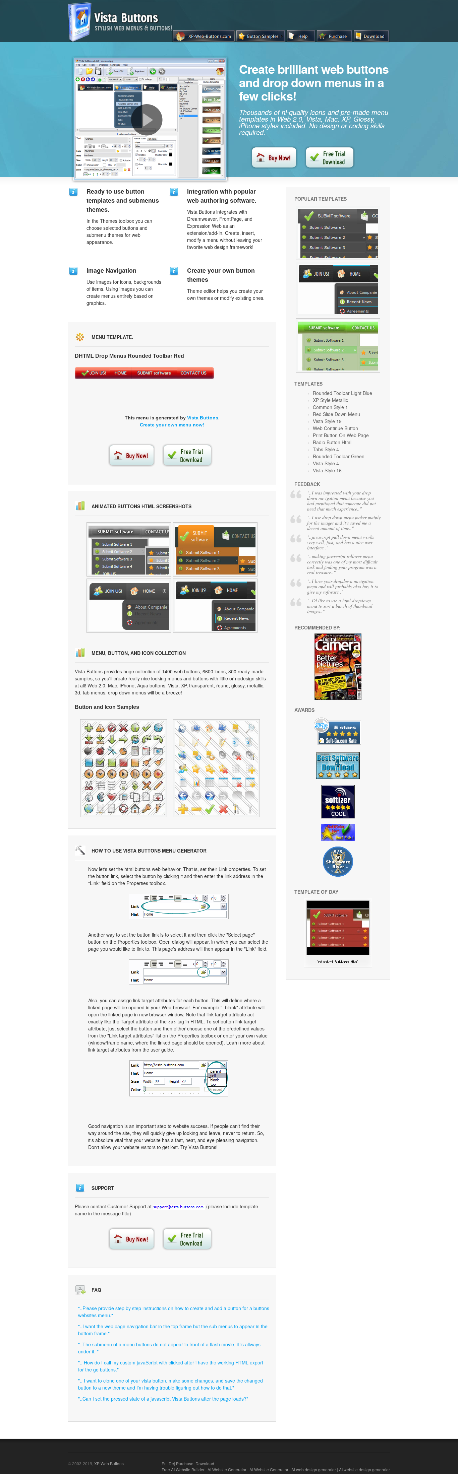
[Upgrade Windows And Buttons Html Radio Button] (338, 965)
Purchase (184, 1463)
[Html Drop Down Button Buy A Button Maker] (338, 345)
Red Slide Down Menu (336, 414)
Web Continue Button (335, 428)
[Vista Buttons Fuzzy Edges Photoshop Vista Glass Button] (338, 233)
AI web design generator (313, 1469)
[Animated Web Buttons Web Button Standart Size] (123, 768)
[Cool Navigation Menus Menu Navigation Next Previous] (338, 289)
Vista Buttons (202, 417)
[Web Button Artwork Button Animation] (215, 549)
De (171, 1463)
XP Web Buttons (109, 1463)
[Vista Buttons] (122, 40)
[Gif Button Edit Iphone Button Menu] (129, 606)
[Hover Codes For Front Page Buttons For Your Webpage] (129, 549)
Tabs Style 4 (326, 449)
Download (204, 1463)
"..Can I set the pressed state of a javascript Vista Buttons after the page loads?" (163, 1398)
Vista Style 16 (327, 470)
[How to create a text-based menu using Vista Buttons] (147, 120)
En (164, 1463)
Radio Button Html (332, 442)
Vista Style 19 (327, 421)
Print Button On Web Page (341, 435)
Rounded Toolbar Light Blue (342, 393)
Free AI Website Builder (183, 1469)
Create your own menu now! (172, 424)
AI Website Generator (227, 1469)
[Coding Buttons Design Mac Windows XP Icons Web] (216, 768)
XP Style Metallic (330, 400)
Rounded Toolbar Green (338, 456)
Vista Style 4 (326, 463)
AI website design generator (364, 1469)
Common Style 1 (330, 407)
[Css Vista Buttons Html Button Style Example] (215, 606)
